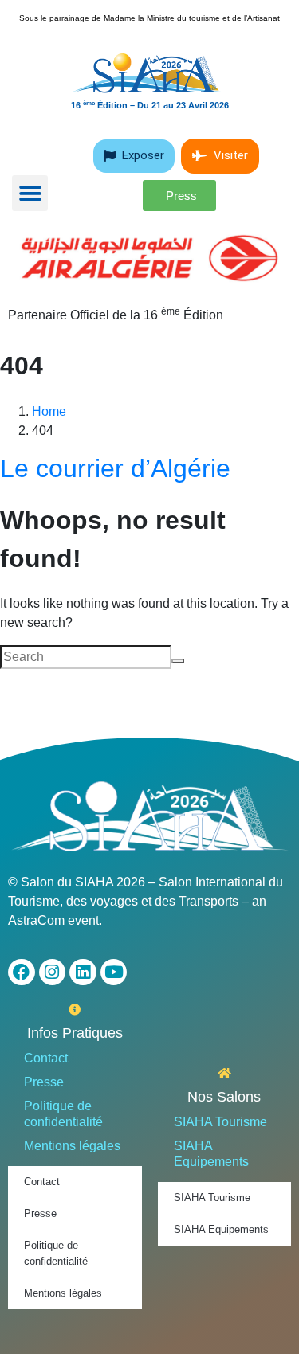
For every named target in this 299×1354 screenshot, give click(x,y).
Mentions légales (72, 1145)
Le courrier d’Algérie (115, 468)
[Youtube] (114, 972)
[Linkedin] (82, 972)
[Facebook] (21, 972)
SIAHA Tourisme (220, 1122)
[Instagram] (52, 972)
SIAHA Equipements (211, 1153)
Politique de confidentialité (63, 1114)
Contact (46, 1058)
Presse (44, 1082)
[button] (30, 193)
